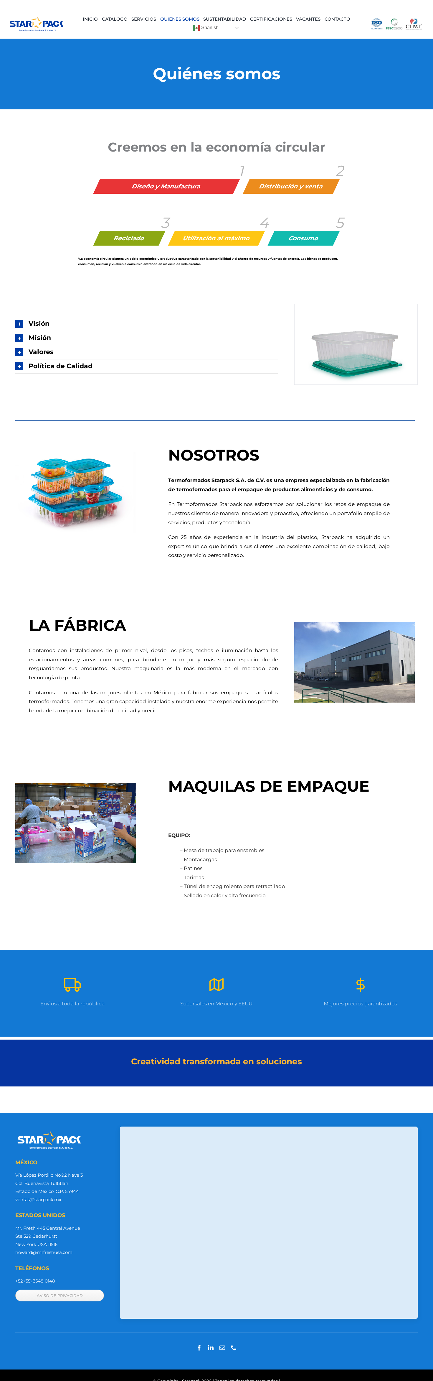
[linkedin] (211, 1347)
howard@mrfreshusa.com (43, 1252)
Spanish (209, 27)
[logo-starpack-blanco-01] (49, 1132)
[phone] (234, 1347)
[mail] (222, 1347)
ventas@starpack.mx (38, 1199)
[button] (146, 324)
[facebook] (199, 1347)
